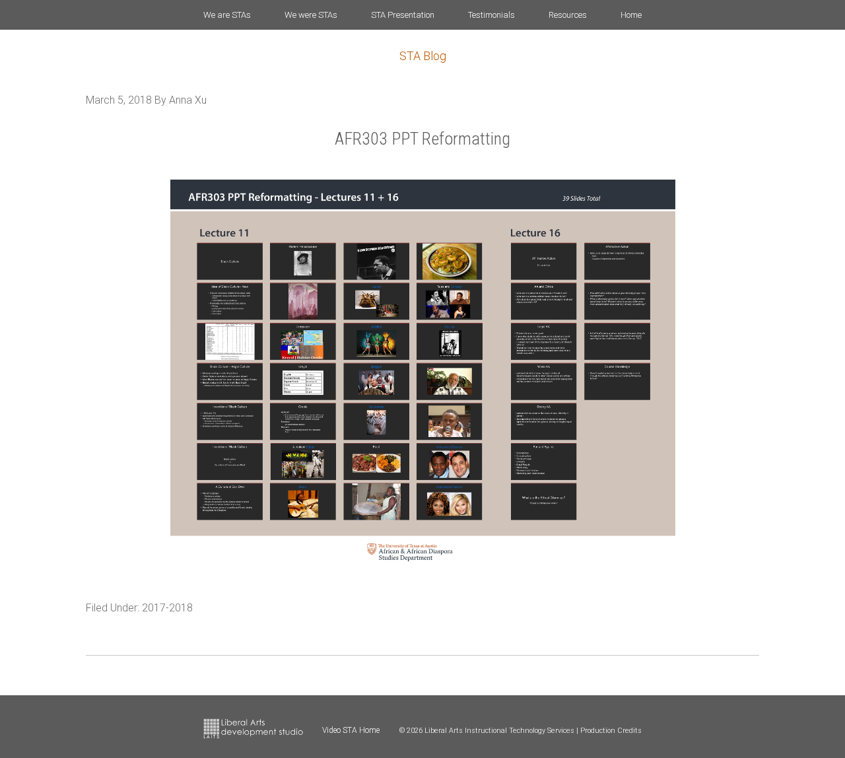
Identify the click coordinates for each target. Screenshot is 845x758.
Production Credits (611, 730)
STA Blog (422, 56)
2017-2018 (167, 608)
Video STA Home (351, 730)
